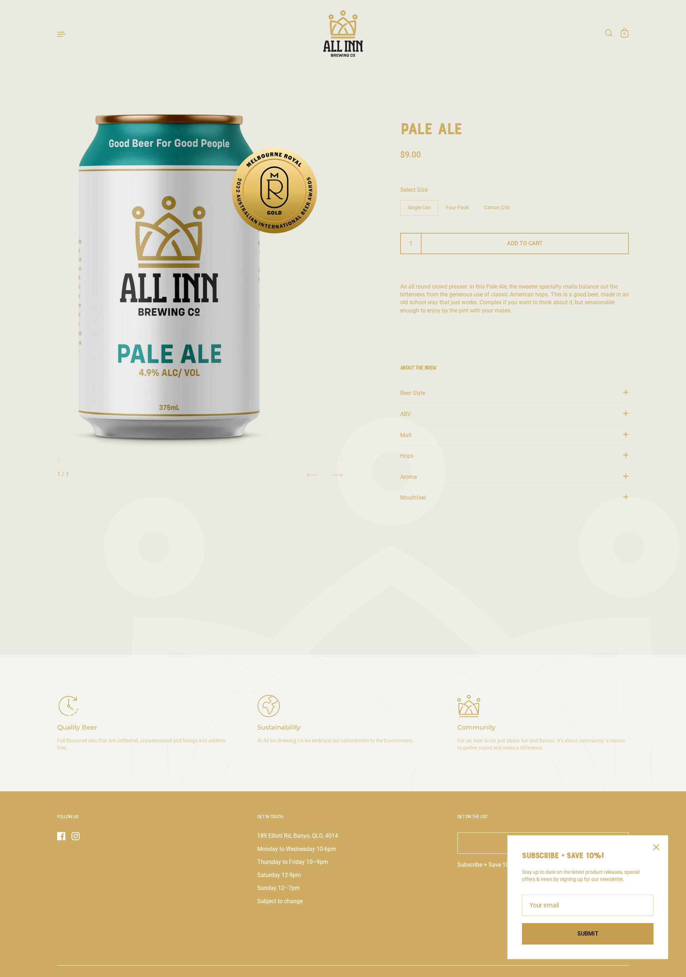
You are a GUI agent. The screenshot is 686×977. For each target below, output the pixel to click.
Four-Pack (457, 208)
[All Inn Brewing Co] (343, 33)
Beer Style (412, 393)
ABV (405, 414)
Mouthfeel (413, 497)
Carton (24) (497, 208)
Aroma (408, 477)
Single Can (419, 208)
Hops (406, 455)
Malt (406, 435)
